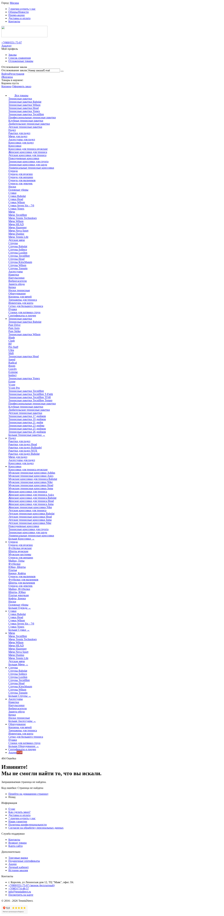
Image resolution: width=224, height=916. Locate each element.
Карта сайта (15, 845)
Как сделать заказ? (19, 812)
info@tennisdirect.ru (19, 891)
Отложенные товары (20, 61)
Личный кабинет (18, 867)
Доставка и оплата (19, 18)
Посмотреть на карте (20, 894)
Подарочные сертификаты (24, 860)
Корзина (6, 86)
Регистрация (16, 73)
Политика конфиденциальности (27, 824)
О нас (11, 808)
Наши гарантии (17, 821)
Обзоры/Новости (18, 11)
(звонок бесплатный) (31, 885)
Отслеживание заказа (14, 70)
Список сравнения (19, 57)
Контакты (14, 21)
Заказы (12, 54)
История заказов (18, 870)
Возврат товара (17, 842)
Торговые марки (18, 857)
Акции (12, 864)
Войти (5, 73)
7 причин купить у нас (22, 8)
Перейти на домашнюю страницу (28, 793)
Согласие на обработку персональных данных (36, 827)
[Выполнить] (62, 71)
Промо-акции (16, 15)
